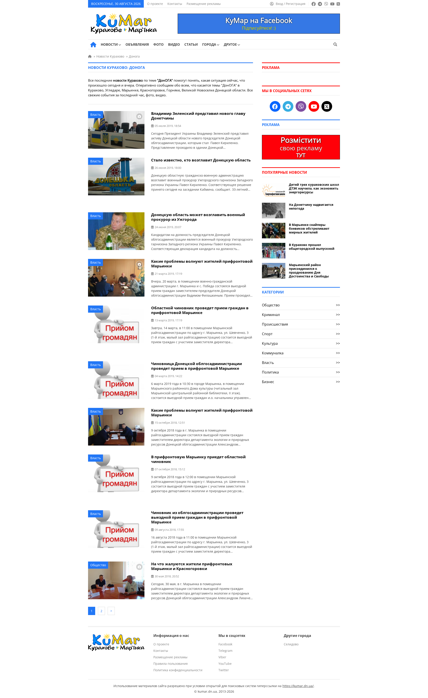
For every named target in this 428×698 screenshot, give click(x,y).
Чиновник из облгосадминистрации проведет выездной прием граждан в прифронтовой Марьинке (197, 517)
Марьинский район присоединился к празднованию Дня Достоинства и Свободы (309, 270)
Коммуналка (301, 353)
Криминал (301, 314)
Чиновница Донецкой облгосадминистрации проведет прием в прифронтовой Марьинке (196, 366)
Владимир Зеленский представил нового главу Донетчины (198, 116)
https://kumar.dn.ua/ (298, 686)
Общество (98, 565)
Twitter (223, 670)
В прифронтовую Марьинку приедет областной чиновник (198, 459)
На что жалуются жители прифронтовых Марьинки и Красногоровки (191, 566)
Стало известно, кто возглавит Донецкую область (201, 160)
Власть (95, 114)
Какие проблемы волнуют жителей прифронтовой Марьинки (202, 263)
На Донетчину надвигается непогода (311, 206)
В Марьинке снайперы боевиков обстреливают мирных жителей (309, 228)
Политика (301, 372)
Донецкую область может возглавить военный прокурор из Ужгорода (198, 217)
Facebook (225, 644)
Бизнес (301, 381)
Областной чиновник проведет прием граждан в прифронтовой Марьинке (200, 310)
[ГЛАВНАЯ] (93, 44)
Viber (222, 657)
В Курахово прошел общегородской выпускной (311, 246)
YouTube (225, 663)
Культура (301, 343)
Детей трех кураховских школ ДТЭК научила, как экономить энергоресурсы (314, 188)
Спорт (301, 333)
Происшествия (301, 324)
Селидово (291, 644)
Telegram (225, 650)
